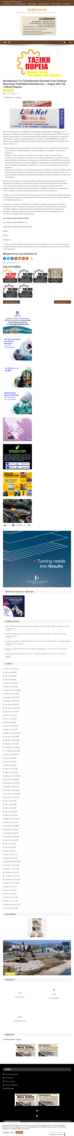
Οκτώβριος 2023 (10, 790)
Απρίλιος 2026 (9, 683)
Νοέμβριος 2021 (10, 872)
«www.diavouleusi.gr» (20, 4)
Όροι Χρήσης (66, 4)
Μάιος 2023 (8, 808)
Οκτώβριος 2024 (10, 747)
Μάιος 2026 (8, 679)
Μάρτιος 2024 (9, 772)
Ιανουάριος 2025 (10, 736)
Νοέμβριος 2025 (10, 701)
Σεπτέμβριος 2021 (10, 879)
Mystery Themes (46, 1134)
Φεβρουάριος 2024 (11, 776)
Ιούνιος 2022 (9, 847)
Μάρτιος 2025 (9, 729)
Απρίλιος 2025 (9, 726)
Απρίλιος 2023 (9, 811)
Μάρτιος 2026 (9, 686)
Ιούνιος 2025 (9, 719)
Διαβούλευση (37, 9)
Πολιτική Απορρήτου (44, 4)
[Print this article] (19, 258)
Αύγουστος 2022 (10, 840)
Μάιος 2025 (8, 722)
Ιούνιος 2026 (9, 676)
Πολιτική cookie (56, 4)
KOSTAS (16, 93)
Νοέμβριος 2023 (10, 786)
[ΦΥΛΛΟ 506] (40, 935)
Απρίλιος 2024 (9, 769)
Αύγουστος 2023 (10, 797)
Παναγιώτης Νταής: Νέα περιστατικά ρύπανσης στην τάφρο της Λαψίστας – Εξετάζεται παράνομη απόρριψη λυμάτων (35, 635)
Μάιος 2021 (8, 894)
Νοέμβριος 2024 (10, 744)
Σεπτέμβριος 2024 (10, 751)
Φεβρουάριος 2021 (11, 904)
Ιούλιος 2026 (9, 672)
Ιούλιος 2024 (9, 758)
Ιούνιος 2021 (9, 890)
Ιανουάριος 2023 (10, 822)
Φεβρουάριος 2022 (11, 861)
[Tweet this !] (8, 258)
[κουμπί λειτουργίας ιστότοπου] (66, 42)
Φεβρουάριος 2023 (11, 819)
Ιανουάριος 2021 (10, 908)
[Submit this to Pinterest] (15, 258)
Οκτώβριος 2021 (10, 876)
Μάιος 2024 (8, 765)
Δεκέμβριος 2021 (10, 869)
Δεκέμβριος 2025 (10, 697)
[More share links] (27, 258)
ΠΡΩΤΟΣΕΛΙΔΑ (32, 4)
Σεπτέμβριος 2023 (10, 794)
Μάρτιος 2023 (9, 815)
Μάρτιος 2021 (9, 901)
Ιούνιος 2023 (9, 804)
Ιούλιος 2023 (9, 801)
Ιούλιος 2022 (9, 844)
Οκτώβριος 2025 (10, 704)
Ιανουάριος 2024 (10, 779)
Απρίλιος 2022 (9, 854)
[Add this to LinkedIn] (12, 258)
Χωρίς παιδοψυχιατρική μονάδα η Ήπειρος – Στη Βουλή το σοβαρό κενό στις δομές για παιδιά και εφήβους (35, 655)
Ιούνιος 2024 (9, 761)
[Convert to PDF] (23, 258)
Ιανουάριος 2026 (10, 694)
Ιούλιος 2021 (9, 886)
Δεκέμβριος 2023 (10, 783)
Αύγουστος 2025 (10, 711)
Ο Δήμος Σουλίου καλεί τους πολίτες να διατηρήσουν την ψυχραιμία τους (63, 302)
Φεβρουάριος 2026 (11, 690)
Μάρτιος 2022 (9, 858)
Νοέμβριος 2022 (10, 829)
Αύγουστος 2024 (10, 754)
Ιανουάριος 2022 (10, 865)
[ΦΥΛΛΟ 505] (33, 935)
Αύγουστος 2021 (10, 883)
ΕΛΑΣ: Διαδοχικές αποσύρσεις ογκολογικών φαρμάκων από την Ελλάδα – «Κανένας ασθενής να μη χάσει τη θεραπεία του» (37, 628)
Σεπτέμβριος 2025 (10, 708)
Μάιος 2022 (8, 851)
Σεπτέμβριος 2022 (10, 836)
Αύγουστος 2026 (10, 669)
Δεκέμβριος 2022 (10, 826)
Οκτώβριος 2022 (10, 833)
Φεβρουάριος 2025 (11, 733)
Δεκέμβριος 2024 (10, 740)
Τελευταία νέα (8, 4)
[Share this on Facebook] (4, 258)
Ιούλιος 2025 (9, 715)
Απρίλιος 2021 (9, 897)
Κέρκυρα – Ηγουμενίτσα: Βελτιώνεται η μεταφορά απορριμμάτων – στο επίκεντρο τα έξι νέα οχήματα (36, 649)
